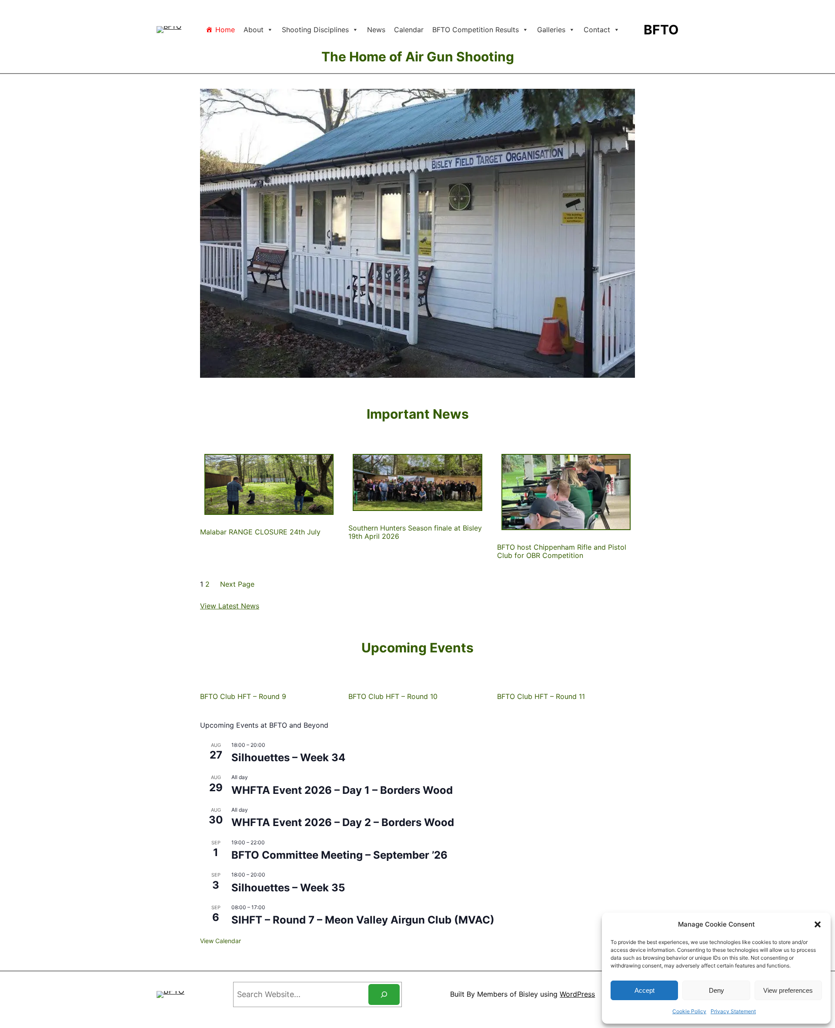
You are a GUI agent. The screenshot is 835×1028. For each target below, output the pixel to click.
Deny (716, 990)
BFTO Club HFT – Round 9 (243, 696)
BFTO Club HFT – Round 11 (541, 696)
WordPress (577, 994)
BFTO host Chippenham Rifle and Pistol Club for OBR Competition (561, 551)
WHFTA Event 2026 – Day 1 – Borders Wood (342, 790)
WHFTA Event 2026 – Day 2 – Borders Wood (342, 822)
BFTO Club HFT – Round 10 (393, 696)
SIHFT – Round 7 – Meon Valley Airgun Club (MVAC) (362, 920)
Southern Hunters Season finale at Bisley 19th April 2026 (415, 532)
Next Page (237, 584)
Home (225, 29)
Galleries (551, 29)
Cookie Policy (689, 1011)
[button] (817, 924)
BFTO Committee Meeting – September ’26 (339, 855)
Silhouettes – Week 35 (288, 887)
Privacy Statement (733, 1011)
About (254, 29)
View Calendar (220, 940)
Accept (645, 990)
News (376, 29)
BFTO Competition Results (475, 29)
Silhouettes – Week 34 (288, 757)
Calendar (409, 29)
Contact (597, 29)
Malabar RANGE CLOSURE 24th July (260, 532)
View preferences (788, 990)
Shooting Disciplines (315, 29)
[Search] (384, 994)
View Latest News (229, 605)
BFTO (661, 29)
